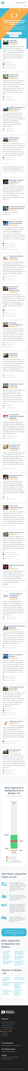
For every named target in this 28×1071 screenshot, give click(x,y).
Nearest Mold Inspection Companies (6, 953)
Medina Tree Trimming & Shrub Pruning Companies (8, 992)
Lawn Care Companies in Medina (7, 979)
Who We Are (5, 1033)
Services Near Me (6, 1026)
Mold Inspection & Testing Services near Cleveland (19, 953)
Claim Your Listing (6, 1029)
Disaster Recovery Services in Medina (19, 978)
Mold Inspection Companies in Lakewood (7, 957)
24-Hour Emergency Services (14, 33)
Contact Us (4, 1035)
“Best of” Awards (7, 1031)
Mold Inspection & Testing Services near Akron (8, 962)
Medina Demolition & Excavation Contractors (8, 984)
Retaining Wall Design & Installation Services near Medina (18, 992)
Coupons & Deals (14, 35)
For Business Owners (7, 1027)
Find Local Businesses (8, 1024)
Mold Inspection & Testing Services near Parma (19, 957)
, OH (3, 973)
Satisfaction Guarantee (8, 1022)
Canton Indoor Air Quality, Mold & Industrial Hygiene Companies (19, 963)
